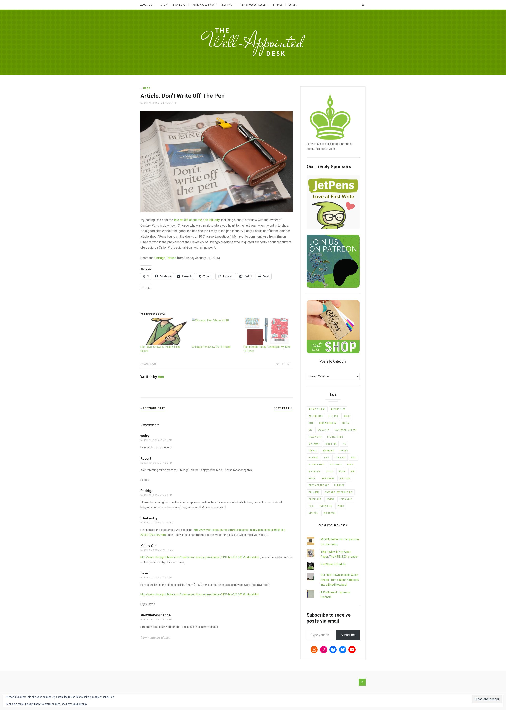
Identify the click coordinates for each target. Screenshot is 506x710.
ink (344, 444)
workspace (330, 513)
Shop (164, 5)
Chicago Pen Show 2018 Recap (211, 346)
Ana (161, 377)
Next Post (282, 408)
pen (153, 363)
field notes (315, 437)
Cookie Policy (79, 704)
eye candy (323, 430)
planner (339, 485)
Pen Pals (277, 5)
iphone (344, 451)
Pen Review (328, 478)
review (330, 499)
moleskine (336, 465)
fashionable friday (345, 430)
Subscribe (348, 635)
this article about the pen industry (197, 220)
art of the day (317, 409)
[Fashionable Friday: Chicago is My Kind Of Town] (267, 331)
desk (311, 423)
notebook (314, 471)
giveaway (314, 444)
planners (314, 492)
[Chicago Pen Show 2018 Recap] (216, 331)
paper (342, 471)
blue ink (333, 416)
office (329, 471)
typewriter (326, 506)
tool (311, 506)
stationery (346, 499)
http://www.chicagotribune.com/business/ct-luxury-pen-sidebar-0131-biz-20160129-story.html (199, 557)
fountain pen (335, 437)
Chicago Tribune (165, 258)
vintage (313, 513)
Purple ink (315, 499)
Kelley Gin (148, 546)
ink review (328, 451)
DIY (310, 430)
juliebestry (149, 518)
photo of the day (319, 485)
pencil (312, 478)
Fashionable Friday (204, 5)
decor (347, 416)
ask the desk (316, 416)
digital (346, 423)
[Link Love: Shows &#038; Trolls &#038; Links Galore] (164, 331)
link (326, 458)
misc (353, 458)
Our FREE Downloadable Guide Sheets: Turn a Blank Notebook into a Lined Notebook (340, 579)
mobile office (317, 465)
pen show (345, 478)
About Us (146, 5)
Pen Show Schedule (253, 5)
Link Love (179, 5)
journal (314, 458)
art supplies (338, 409)
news (146, 88)
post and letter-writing (338, 492)
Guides (293, 5)
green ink (330, 444)
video (341, 506)
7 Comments (169, 103)
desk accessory (327, 423)
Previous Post (153, 408)
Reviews (227, 5)
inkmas (313, 451)
